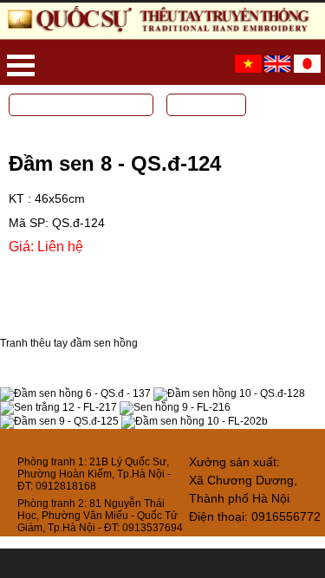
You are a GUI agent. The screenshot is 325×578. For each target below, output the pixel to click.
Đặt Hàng (59, 273)
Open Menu (21, 65)
